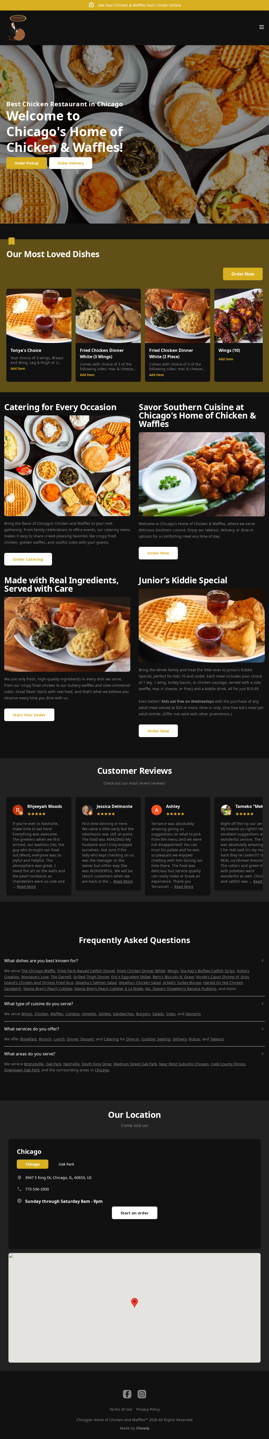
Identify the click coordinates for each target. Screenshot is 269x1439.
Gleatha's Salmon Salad (96, 982)
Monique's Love (35, 976)
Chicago (102, 1069)
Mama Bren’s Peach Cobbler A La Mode (108, 988)
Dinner (72, 1038)
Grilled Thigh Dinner (91, 976)
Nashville (71, 1063)
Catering (111, 1038)
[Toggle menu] (261, 27)
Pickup (194, 1038)
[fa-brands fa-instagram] (142, 1394)
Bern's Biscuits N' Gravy (173, 976)
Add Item (18, 368)
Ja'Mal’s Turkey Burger (182, 982)
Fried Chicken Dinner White (141, 970)
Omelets (89, 1013)
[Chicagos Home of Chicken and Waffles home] (17, 28)
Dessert (87, 1038)
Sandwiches (123, 1013)
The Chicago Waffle (38, 970)
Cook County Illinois (228, 1063)
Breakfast (28, 1038)
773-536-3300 (37, 1189)
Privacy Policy (148, 1409)
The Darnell (61, 976)
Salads (158, 1013)
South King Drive (96, 1063)
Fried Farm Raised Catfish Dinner (86, 970)
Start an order (135, 1212)
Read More (26, 886)
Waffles (56, 1013)
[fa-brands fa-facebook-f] (127, 1394)
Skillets (105, 1013)
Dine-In (132, 1038)
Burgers (143, 1013)
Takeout (217, 1038)
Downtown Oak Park (21, 1069)
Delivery (180, 1038)
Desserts (193, 1013)
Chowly (142, 1428)
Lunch (59, 1038)
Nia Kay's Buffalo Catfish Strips (207, 970)
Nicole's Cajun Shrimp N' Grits (222, 976)
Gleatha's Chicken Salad (140, 982)
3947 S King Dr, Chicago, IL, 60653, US (58, 1177)
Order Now (242, 274)
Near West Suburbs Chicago (184, 1063)
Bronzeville (34, 1063)
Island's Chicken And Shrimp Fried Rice (38, 982)
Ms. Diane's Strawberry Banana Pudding (180, 988)
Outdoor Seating (155, 1038)
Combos (72, 1013)
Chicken (41, 1013)
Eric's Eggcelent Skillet (131, 976)
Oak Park (53, 1063)
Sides (170, 1013)
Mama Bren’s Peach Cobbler (47, 988)
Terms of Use (120, 1409)
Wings (172, 970)
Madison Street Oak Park (135, 1063)
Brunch (45, 1038)
